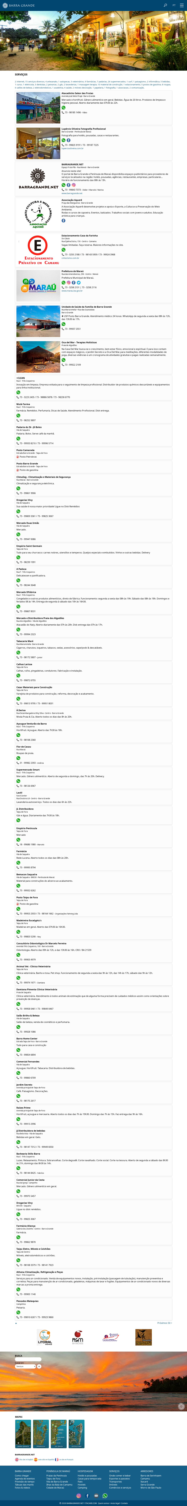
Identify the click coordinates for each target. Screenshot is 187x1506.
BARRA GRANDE (23, 1446)
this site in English (26, 1459)
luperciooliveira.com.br (73, 148)
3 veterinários (77, 81)
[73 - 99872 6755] (18, 676)
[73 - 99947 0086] (18, 535)
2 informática (153, 81)
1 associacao (122, 87)
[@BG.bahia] (69, 186)
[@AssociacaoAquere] (64, 221)
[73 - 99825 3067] (18, 1215)
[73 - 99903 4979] (18, 955)
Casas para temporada (89, 1478)
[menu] (182, 4)
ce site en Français (66, 1459)
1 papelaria (98, 87)
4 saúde (68, 87)
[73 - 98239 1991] (18, 558)
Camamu (145, 1478)
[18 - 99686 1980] (18, 840)
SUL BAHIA (59, 1446)
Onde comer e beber (120, 1475)
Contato (124, 1503)
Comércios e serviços (120, 1487)
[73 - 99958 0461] (18, 1005)
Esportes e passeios (119, 1478)
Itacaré (144, 1481)
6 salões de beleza (23, 87)
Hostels (82, 1484)
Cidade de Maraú (55, 1487)
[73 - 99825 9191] (64, 141)
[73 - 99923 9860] (18, 1313)
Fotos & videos (22, 1487)
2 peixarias (51, 84)
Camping (82, 1487)
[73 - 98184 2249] (64, 325)
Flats (80, 1481)
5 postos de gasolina (151, 84)
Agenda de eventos (25, 1478)
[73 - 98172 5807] (18, 653)
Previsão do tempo (24, 1481)
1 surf (129, 81)
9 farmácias (90, 81)
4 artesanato (51, 81)
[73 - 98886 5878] (18, 393)
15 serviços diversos (34, 81)
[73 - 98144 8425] (18, 1169)
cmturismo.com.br (70, 258)
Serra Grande (148, 1484)
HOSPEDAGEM (85, 1471)
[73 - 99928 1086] (18, 1028)
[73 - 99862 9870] (18, 1238)
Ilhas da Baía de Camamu (59, 1484)
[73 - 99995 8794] (18, 863)
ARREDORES (147, 1471)
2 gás (60, 84)
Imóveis (113, 1484)
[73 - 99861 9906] (18, 489)
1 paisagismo (139, 81)
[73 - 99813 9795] (18, 699)
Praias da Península (56, 1475)
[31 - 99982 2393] (18, 759)
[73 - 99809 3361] (18, 512)
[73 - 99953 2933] (18, 909)
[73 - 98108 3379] (18, 1261)
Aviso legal (115, 1503)
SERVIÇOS (114, 1471)
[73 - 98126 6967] (18, 782)
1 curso (18, 84)
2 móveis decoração (82, 87)
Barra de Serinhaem (151, 1475)
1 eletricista (28, 84)
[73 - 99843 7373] (64, 186)
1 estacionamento (131, 84)
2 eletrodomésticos (42, 87)
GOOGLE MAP (77, 1446)
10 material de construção (110, 84)
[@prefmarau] (69, 283)
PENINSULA (41, 1446)
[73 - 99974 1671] (18, 978)
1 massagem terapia (87, 84)
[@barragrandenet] (74, 186)
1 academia (57, 87)
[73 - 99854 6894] (18, 1051)
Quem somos (103, 1503)
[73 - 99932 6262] (18, 886)
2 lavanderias (70, 84)
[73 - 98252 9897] (18, 416)
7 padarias (102, 81)
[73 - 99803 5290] (18, 932)
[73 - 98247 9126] (64, 283)
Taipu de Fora (53, 1478)
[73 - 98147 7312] (18, 1143)
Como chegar (22, 1475)
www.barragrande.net (72, 193)
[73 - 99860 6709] (18, 1074)
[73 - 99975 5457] (18, 1192)
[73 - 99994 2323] (18, 630)
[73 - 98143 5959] (64, 250)
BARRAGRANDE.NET (25, 1454)
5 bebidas (165, 81)
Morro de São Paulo (151, 1487)
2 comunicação (137, 87)
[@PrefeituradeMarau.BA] (74, 283)
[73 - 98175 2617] (18, 1097)
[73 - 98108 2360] (18, 736)
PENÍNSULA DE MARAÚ (58, 1471)
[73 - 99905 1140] (18, 1290)
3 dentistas (40, 84)
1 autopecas (64, 81)
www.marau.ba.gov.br (72, 290)
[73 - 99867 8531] (18, 607)
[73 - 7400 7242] (18, 821)
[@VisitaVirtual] (69, 141)
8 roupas (166, 84)
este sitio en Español (46, 1459)
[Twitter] (79, 283)
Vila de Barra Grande (57, 1481)
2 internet (19, 81)
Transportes (115, 1481)
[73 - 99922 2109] (64, 361)
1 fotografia (109, 87)
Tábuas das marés (24, 1484)
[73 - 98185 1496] (64, 108)
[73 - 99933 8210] (18, 439)
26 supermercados (117, 81)
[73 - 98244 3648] (18, 581)
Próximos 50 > (164, 1322)
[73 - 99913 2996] (18, 1120)
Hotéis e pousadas (87, 1475)
